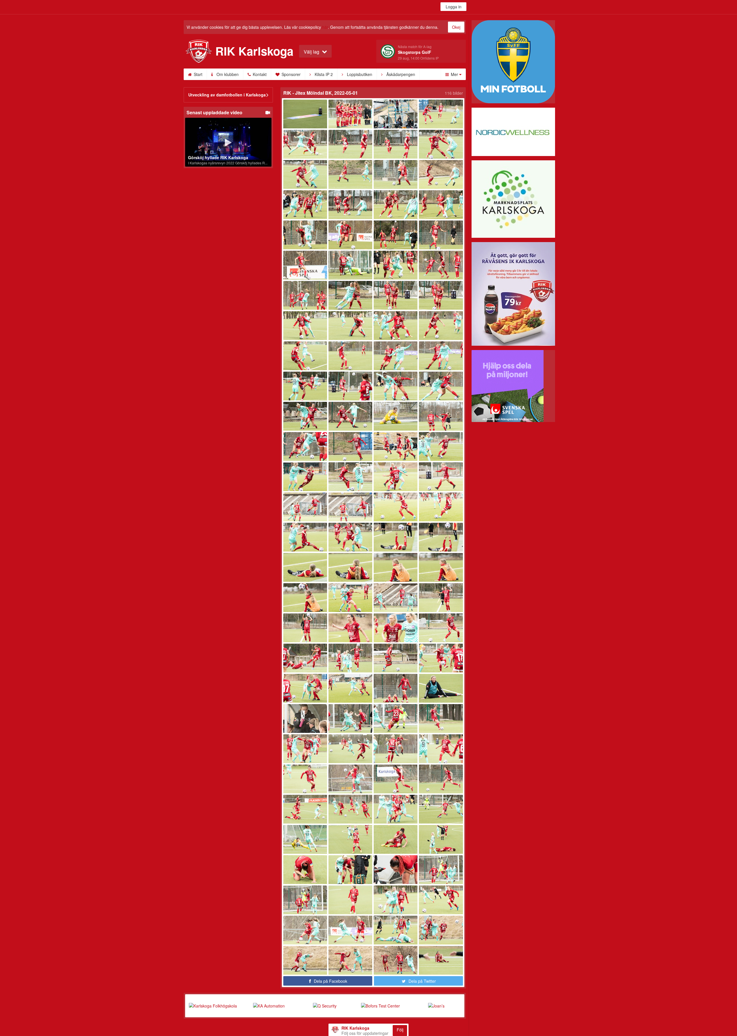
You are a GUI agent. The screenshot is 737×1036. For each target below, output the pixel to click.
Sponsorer (290, 74)
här (325, 27)
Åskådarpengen (400, 74)
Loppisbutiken (359, 74)
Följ (400, 1030)
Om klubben (227, 74)
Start (197, 74)
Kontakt (259, 74)
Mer (454, 74)
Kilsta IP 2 (323, 74)
